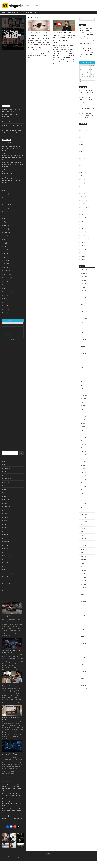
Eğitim (5, 201)
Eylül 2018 (83, 594)
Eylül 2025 (83, 308)
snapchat (81, 48)
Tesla (85, 51)
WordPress (10, 857)
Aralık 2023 (83, 374)
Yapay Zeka (6, 302)
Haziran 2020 (84, 521)
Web (58, 32)
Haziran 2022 (84, 437)
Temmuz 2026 (84, 273)
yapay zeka (86, 52)
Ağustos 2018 (84, 598)
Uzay (5, 295)
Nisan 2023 (83, 402)
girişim (91, 34)
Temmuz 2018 (84, 601)
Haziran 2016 (84, 689)
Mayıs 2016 (83, 692)
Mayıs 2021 (83, 482)
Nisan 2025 (83, 325)
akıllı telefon (86, 28)
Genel (5, 218)
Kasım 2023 (83, 378)
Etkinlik (5, 208)
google (82, 37)
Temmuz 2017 (84, 643)
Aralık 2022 (83, 416)
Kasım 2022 (83, 420)
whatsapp (81, 52)
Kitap (5, 243)
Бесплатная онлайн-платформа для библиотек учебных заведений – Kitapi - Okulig (12, 157)
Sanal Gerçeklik (7, 274)
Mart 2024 (83, 364)
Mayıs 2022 (83, 441)
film (89, 34)
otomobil (91, 43)
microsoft (86, 43)
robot (83, 46)
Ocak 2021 (83, 496)
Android (22, 12)
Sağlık (5, 267)
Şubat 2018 (83, 619)
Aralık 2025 (83, 297)
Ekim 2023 (83, 381)
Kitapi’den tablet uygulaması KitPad (11, 177)
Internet (5, 232)
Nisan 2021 (83, 486)
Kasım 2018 (83, 587)
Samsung (87, 47)
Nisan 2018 (83, 612)
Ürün (5, 288)
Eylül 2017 (83, 636)
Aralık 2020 (83, 500)
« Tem (12, 339)
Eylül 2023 (83, 385)
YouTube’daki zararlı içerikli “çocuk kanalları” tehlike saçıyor (12, 34)
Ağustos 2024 (84, 350)
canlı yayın (91, 30)
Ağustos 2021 (84, 472)
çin (82, 56)
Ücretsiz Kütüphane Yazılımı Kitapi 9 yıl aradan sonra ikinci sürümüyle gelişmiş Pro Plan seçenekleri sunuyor (12, 144)
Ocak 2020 (83, 538)
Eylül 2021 (83, 469)
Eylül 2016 (83, 678)
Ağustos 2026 (84, 269)
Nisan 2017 (83, 654)
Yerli (34, 12)
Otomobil (6, 253)
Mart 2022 (83, 448)
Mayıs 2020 (83, 524)
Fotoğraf (6, 215)
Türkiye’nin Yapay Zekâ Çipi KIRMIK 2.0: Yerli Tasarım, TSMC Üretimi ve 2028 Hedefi (86, 115)
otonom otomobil (87, 45)
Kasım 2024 (83, 339)
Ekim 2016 (83, 675)
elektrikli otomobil (87, 32)
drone (80, 32)
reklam (80, 46)
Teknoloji (6, 285)
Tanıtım (5, 281)
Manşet (36, 32)
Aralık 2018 (83, 584)
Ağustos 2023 (84, 388)
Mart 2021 (83, 489)
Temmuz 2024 (84, 353)
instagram (82, 39)
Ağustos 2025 (84, 311)
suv (84, 48)
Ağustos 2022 (84, 430)
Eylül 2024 (83, 346)
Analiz (5, 190)
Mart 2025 (83, 329)
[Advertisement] (13, 77)
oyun (92, 45)
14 (16, 330)
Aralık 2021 (83, 458)
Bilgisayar (6, 194)
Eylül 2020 (83, 510)
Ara (3, 450)
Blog (5, 197)
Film (5, 211)
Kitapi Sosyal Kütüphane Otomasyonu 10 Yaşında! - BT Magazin (12, 148)
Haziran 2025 (84, 318)
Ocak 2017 (83, 664)
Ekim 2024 (83, 343)
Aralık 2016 (83, 668)
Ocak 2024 (83, 371)
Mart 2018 (83, 615)
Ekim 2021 (83, 465)
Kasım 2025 (83, 301)
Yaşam (5, 305)
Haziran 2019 (84, 563)
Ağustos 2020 (84, 514)
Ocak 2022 (83, 455)
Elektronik (29, 12)
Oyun (13, 12)
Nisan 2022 (83, 444)
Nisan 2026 (83, 283)
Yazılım (4, 12)
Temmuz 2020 (84, 517)
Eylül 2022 (83, 427)
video (93, 51)
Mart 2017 (83, 657)
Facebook (85, 35)
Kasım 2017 (83, 629)
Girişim (9, 12)
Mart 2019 (83, 573)
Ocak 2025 (83, 336)
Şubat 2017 (83, 661)
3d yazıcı (80, 28)
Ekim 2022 (83, 423)
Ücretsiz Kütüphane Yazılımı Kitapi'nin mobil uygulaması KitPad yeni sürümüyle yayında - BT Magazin (12, 180)
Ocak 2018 (83, 622)
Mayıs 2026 (83, 280)
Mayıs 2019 (83, 566)
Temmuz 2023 (84, 392)
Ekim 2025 (83, 304)
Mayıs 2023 (83, 399)
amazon (90, 28)
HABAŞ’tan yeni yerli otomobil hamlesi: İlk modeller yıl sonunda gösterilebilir (86, 92)
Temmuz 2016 (84, 685)
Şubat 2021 (83, 493)
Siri (90, 46)
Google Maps (87, 37)
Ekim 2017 (83, 633)
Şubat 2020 (83, 535)
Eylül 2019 (83, 552)
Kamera (5, 239)
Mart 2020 (83, 531)
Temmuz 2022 (84, 434)
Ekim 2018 (83, 591)
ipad (89, 39)
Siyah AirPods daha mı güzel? (37, 35)
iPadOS (5, 513)
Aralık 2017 (83, 626)
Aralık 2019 (83, 542)
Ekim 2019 (83, 549)
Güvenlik (6, 225)
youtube (86, 54)
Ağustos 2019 (84, 556)
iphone (81, 41)
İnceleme (6, 229)
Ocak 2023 (83, 413)
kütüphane (81, 43)
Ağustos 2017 (84, 640)
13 (13, 330)
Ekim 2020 (83, 507)
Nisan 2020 (83, 528)
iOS (17, 12)
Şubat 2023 (83, 409)
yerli (90, 52)
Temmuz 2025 (84, 315)
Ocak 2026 (83, 294)
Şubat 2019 (83, 577)
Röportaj (6, 264)
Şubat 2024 (83, 367)
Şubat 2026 (83, 290)
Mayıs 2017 (83, 650)
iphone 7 (85, 41)
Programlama (7, 260)
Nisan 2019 (83, 570)
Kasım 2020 (83, 503)
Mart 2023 (83, 406)
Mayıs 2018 (83, 608)
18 (7, 332)
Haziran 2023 (84, 395)
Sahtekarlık (6, 271)
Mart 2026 (83, 287)
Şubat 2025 (83, 332)
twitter (89, 51)
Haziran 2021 (84, 479)
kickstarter (89, 41)
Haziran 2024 (84, 357)
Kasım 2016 (83, 671)
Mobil (40, 32)
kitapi (92, 41)
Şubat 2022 (83, 451)
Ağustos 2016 (84, 682)
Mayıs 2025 (83, 322)
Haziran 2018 (84, 605)
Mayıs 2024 (83, 360)
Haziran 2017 (84, 647)
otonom (81, 45)
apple (86, 30)
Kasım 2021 (83, 462)
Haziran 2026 (84, 276)
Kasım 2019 (83, 545)
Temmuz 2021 (84, 475)
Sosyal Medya (7, 278)
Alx (19, 857)
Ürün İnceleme (7, 292)
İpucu (5, 236)
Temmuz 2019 (84, 559)
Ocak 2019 (83, 580)
